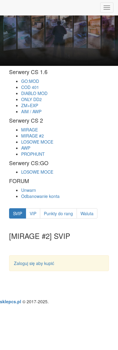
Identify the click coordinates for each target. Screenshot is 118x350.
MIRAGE (29, 130)
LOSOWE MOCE (37, 142)
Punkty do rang (58, 213)
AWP (25, 148)
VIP (33, 213)
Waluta (86, 213)
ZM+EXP (29, 105)
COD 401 (30, 87)
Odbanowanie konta (40, 196)
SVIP (17, 213)
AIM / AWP (31, 111)
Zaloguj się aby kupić (34, 263)
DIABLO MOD (34, 93)
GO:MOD (30, 81)
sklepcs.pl (10, 301)
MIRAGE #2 (32, 136)
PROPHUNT (33, 154)
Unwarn (28, 190)
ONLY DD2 (31, 99)
